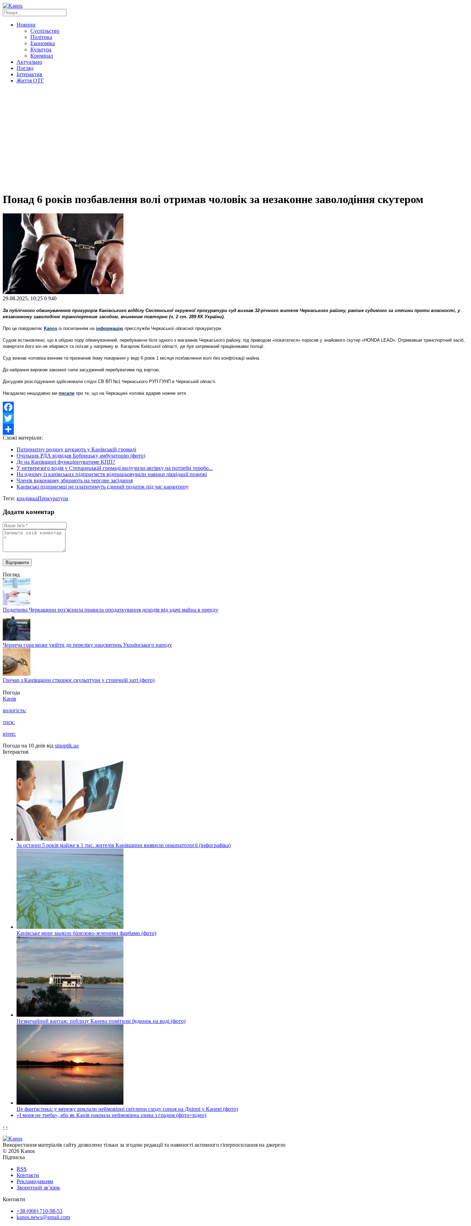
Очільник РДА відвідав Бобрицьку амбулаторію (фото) (81, 456)
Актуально (29, 62)
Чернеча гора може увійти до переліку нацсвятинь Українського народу (87, 645)
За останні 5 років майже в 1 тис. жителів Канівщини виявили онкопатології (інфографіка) (124, 845)
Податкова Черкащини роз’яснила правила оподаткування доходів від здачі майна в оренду (110, 610)
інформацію (109, 328)
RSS (22, 1169)
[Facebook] (235, 407)
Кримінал (41, 56)
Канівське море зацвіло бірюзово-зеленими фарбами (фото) (86, 933)
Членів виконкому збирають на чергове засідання (75, 480)
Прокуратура (53, 498)
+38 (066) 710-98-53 (39, 1211)
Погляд (25, 68)
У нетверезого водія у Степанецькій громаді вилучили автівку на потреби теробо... (115, 468)
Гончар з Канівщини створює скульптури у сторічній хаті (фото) (78, 680)
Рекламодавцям (35, 1181)
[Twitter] (235, 418)
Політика (41, 37)
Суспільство (44, 31)
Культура (40, 49)
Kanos (50, 328)
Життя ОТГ (30, 80)
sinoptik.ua (67, 745)
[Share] (235, 429)
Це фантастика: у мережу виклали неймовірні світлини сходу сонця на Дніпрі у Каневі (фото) (127, 1109)
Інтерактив (29, 74)
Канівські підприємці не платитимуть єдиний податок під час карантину (103, 487)
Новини (26, 25)
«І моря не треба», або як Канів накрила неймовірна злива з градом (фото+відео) (111, 1115)
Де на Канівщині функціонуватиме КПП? (66, 462)
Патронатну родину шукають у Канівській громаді (76, 449)
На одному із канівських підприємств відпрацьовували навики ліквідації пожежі (112, 474)
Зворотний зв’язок (38, 1187)
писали (66, 393)
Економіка (42, 43)
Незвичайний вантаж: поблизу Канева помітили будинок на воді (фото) (101, 1021)
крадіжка (27, 498)
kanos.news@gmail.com (43, 1217)
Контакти (28, 1175)
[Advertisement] (235, 137)
